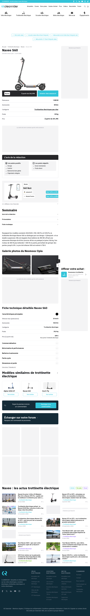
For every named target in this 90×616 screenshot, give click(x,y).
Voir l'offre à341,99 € (53, 192)
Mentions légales (18, 608)
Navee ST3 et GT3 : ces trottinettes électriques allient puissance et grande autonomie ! (74, 520)
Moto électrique (58, 15)
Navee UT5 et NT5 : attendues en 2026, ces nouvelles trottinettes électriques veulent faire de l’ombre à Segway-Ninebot (74, 496)
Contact (78, 578)
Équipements (84, 15)
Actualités (30, 6)
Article (72, 488)
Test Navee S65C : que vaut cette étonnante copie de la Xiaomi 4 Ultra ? (29, 544)
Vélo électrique (6, 15)
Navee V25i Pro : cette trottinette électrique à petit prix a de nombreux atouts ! (75, 556)
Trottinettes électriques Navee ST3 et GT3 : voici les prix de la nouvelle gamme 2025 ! (30, 520)
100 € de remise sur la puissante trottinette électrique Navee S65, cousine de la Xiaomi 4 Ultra (29, 556)
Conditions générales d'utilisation (52, 608)
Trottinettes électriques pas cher (46, 109)
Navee (22, 47)
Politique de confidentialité (32, 608)
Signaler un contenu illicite (78, 608)
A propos (78, 574)
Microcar (72, 15)
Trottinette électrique (23, 15)
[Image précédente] (58, 265)
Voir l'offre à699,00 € (53, 196)
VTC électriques (35, 595)
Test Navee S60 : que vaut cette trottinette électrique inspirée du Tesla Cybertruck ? (73, 532)
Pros (60, 6)
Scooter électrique (42, 15)
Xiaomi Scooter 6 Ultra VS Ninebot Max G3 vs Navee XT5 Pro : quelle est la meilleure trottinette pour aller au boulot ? (30, 496)
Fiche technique (7, 224)
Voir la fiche (11, 394)
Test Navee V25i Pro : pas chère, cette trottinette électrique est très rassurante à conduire (74, 544)
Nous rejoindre (80, 581)
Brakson (61, 611)
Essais (37, 6)
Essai (85, 488)
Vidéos (65, 6)
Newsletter (72, 6)
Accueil (4, 47)
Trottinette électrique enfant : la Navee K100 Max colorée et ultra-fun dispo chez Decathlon (30, 508)
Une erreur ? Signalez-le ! (9, 367)
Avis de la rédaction (8, 214)
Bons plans (43, 6)
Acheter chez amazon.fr (48, 93)
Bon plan (79, 488)
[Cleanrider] (10, 6)
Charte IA (66, 608)
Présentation (6, 219)
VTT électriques (35, 587)
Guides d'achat (53, 6)
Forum (79, 6)
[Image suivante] (58, 261)
